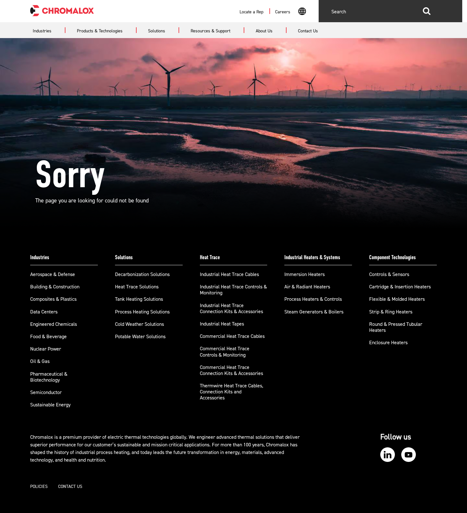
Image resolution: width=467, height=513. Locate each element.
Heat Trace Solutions (137, 287)
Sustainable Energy (50, 405)
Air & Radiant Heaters (307, 287)
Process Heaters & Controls (313, 299)
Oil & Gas (40, 361)
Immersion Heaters (304, 274)
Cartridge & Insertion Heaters (400, 287)
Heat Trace (210, 257)
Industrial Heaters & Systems (312, 257)
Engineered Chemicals (53, 324)
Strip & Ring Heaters (390, 312)
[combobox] (301, 12)
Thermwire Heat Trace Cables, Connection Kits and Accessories (231, 392)
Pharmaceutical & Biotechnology (48, 377)
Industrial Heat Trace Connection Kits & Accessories (231, 308)
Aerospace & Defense (52, 274)
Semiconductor (46, 392)
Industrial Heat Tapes (222, 324)
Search (426, 11)
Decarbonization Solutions (142, 274)
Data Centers (44, 312)
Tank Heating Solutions (139, 299)
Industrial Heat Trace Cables (229, 274)
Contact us (70, 487)
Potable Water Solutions (140, 336)
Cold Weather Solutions (139, 324)
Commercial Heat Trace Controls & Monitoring (224, 351)
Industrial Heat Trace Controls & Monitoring (233, 290)
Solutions (124, 257)
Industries (39, 257)
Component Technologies (392, 257)
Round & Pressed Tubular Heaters (395, 327)
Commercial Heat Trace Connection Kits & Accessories (231, 370)
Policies (39, 487)
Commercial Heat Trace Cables (232, 336)
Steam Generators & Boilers (313, 312)
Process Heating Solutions (142, 312)
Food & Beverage (48, 336)
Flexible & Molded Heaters (397, 299)
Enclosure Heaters (388, 342)
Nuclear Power (45, 349)
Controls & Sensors (389, 274)
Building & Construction (54, 287)
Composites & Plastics (53, 299)
